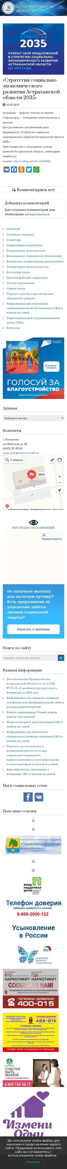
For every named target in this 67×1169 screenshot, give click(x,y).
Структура (14, 240)
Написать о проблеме (33, 629)
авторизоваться (37, 214)
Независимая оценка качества (28, 266)
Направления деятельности (26, 250)
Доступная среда (18, 272)
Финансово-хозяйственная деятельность (35, 261)
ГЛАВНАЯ (13, 229)
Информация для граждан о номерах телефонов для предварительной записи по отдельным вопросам (35, 702)
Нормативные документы (25, 245)
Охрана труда (16, 288)
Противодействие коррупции (27, 277)
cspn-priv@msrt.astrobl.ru (21, 453)
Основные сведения (20, 234)
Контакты (13, 328)
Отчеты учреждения (21, 283)
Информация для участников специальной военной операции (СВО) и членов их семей (35, 308)
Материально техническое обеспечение (34, 256)
